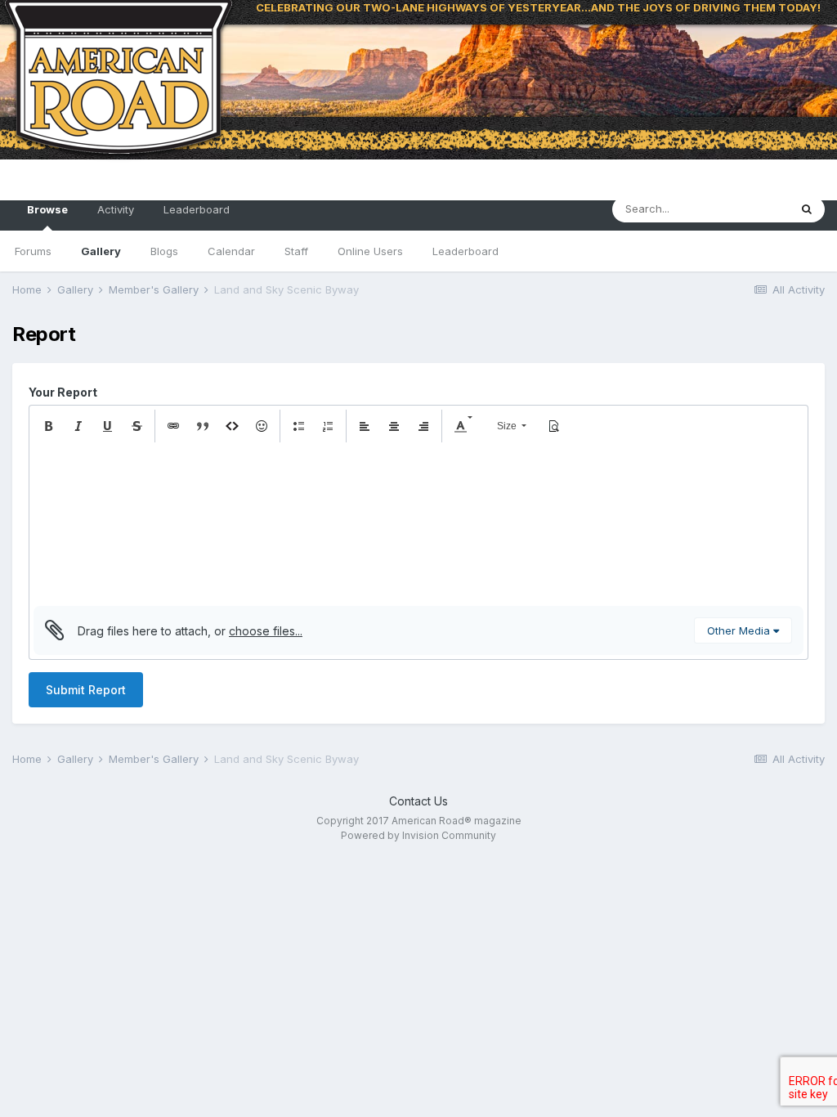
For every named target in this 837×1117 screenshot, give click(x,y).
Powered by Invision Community (418, 835)
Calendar (231, 251)
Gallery (101, 251)
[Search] (807, 209)
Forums (33, 251)
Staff (296, 251)
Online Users (370, 251)
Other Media (740, 630)
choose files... (265, 631)
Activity (115, 209)
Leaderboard (465, 251)
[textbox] (418, 524)
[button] (48, 426)
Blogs (164, 251)
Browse (47, 209)
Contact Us (418, 801)
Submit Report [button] (86, 690)
